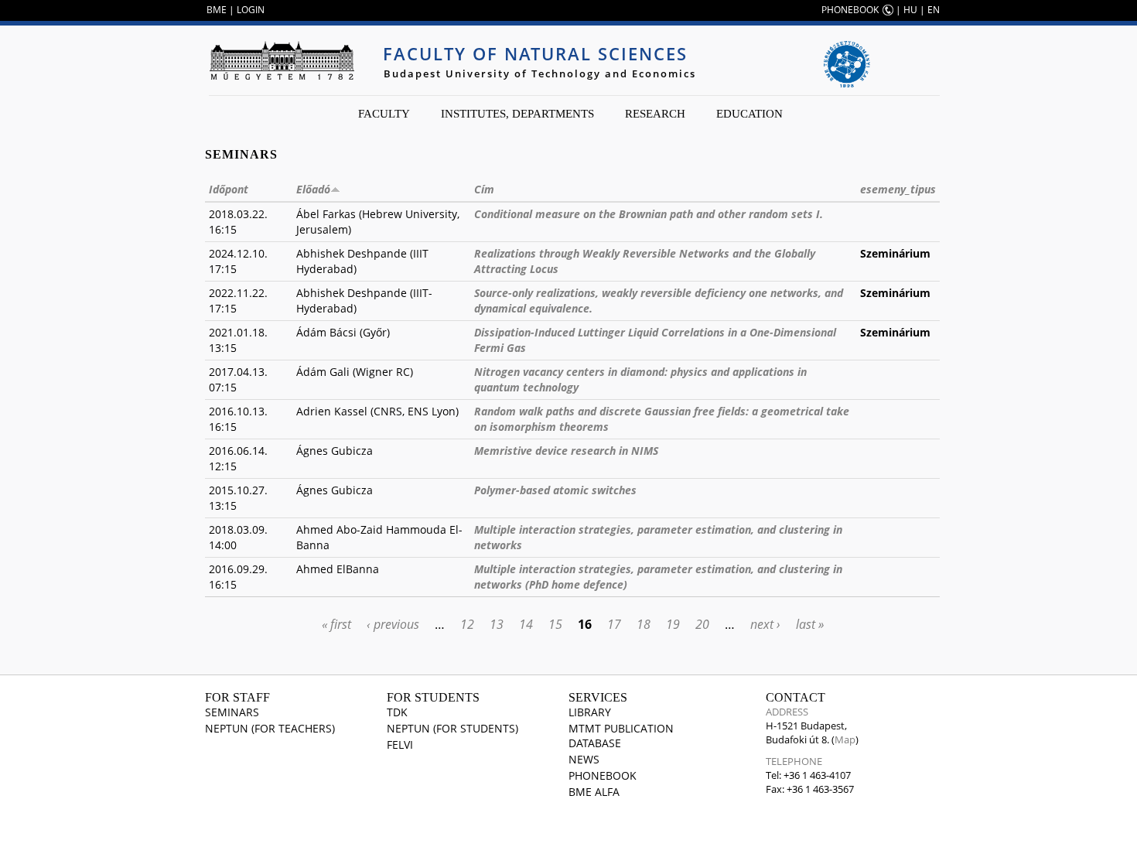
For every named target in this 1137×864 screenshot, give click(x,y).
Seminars (232, 712)
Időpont (228, 189)
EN (933, 9)
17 (614, 624)
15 (555, 624)
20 (702, 624)
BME (217, 9)
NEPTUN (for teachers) (270, 728)
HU (910, 9)
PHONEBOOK (850, 9)
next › (765, 624)
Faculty (384, 114)
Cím (484, 189)
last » (810, 624)
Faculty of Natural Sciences (535, 53)
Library (589, 712)
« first (336, 624)
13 (497, 624)
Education (749, 114)
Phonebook (602, 775)
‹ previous (393, 624)
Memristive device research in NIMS (566, 450)
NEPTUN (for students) (452, 728)
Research (655, 114)
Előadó (313, 189)
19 (673, 624)
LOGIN (251, 9)
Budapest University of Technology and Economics (540, 73)
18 (643, 624)
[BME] (281, 60)
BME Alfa (594, 791)
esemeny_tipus (898, 189)
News (583, 759)
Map (845, 739)
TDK (397, 712)
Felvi (400, 744)
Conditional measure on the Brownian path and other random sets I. (648, 214)
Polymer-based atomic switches (555, 490)
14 (526, 624)
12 (467, 624)
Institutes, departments (517, 114)
